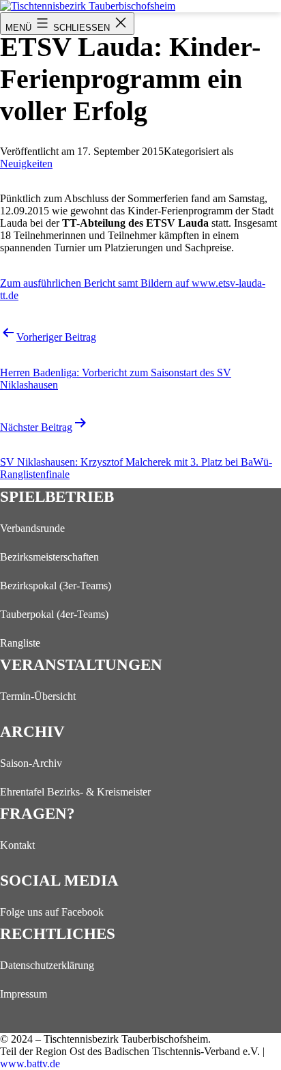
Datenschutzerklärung (47, 965)
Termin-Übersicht (38, 696)
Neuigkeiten (26, 163)
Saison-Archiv (31, 763)
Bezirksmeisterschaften (49, 557)
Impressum (23, 994)
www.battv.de (30, 1063)
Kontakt (17, 845)
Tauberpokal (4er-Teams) (54, 614)
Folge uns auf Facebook (52, 912)
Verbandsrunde (32, 528)
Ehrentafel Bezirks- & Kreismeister (75, 792)
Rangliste (20, 643)
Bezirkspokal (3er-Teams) (55, 585)
